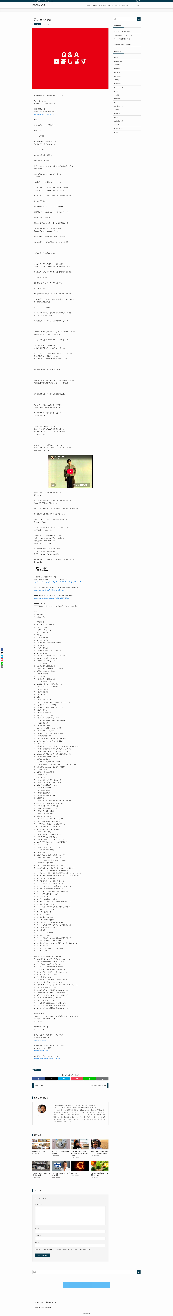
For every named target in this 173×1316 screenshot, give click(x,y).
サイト (37, 1242)
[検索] (139, 1)
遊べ (116, 132)
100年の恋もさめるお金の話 (122, 31)
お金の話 (117, 83)
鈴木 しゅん (42, 1115)
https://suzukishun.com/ (41, 1050)
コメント (38, 1204)
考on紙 (117, 124)
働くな (117, 95)
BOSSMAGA (38, 5)
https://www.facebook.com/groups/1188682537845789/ (51, 598)
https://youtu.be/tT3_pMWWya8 (44, 114)
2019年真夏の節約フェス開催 (122, 44)
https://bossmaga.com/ (41, 1040)
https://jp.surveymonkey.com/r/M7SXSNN (47, 1058)
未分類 (117, 110)
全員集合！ (118, 98)
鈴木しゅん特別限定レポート (122, 39)
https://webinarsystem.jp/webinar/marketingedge (49, 590)
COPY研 (117, 68)
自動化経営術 (119, 128)
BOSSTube (118, 61)
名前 (37, 1228)
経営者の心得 (119, 121)
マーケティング (119, 87)
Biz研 (116, 57)
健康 (116, 91)
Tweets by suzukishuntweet (42, 1307)
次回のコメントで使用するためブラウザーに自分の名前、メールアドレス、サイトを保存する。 (64, 1249)
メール (38, 1235)
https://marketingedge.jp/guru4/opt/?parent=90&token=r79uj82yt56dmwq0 (57, 582)
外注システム (119, 106)
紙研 (116, 117)
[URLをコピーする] (102, 1078)
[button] (38, 1078)
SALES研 (118, 76)
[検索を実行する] (139, 19)
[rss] (137, 1)
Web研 (117, 80)
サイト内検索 (135, 5)
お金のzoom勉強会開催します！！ (123, 35)
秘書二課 (117, 113)
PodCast (117, 72)
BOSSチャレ (37, 24)
